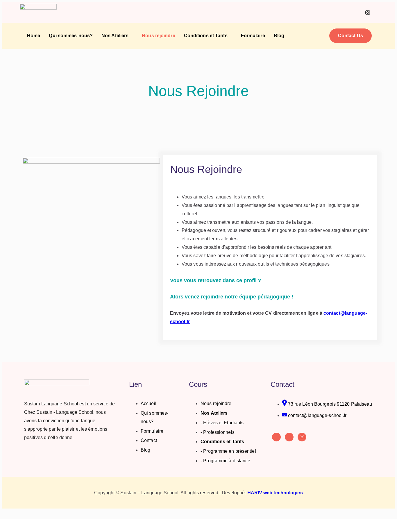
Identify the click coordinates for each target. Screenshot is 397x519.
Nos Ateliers (114, 35)
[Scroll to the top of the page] (4, 512)
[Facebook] (342, 12)
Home (33, 35)
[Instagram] (367, 12)
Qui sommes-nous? (71, 35)
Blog (279, 35)
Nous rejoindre (158, 35)
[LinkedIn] (354, 12)
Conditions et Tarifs (206, 35)
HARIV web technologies (275, 492)
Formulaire (253, 35)
